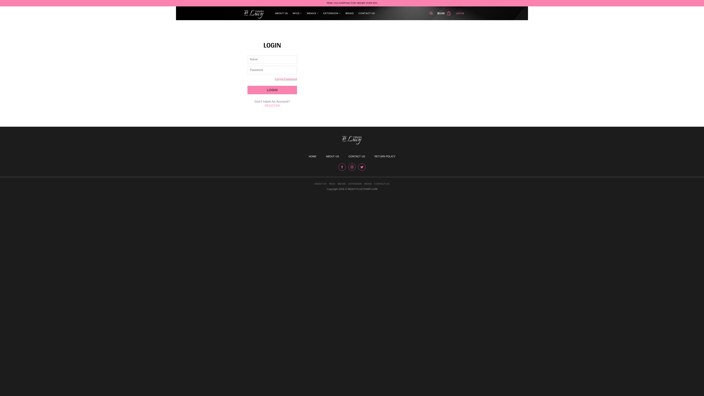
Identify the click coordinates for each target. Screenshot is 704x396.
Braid (349, 13)
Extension (330, 13)
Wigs (296, 13)
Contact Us (366, 13)
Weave (311, 13)
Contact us (357, 156)
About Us (281, 13)
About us (332, 156)
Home (312, 156)
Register (272, 105)
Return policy (385, 156)
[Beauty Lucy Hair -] (255, 13)
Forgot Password (286, 78)
